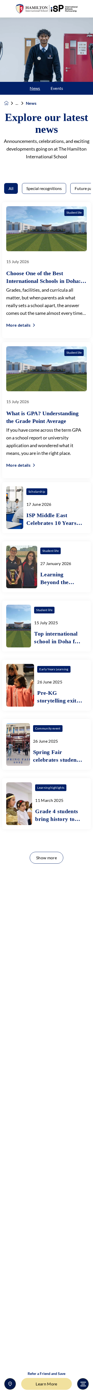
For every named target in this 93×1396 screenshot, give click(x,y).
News (35, 88)
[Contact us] (10, 1384)
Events (57, 88)
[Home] (47, 9)
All (11, 188)
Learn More (46, 1383)
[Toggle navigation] (83, 1384)
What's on (21, 103)
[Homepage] (10, 103)
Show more (46, 857)
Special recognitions (44, 188)
